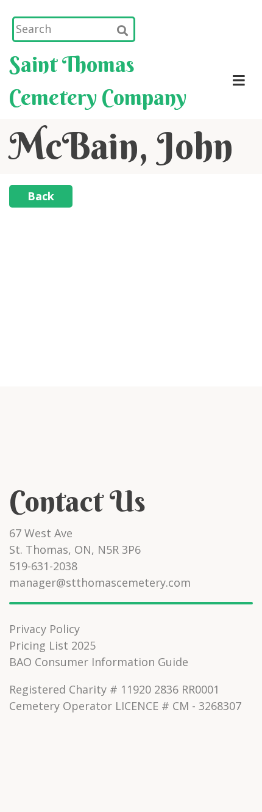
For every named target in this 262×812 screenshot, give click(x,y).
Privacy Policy (44, 629)
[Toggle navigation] (238, 80)
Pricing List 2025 (52, 645)
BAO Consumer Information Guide (98, 661)
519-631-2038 (43, 566)
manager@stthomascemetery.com (100, 582)
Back (40, 196)
